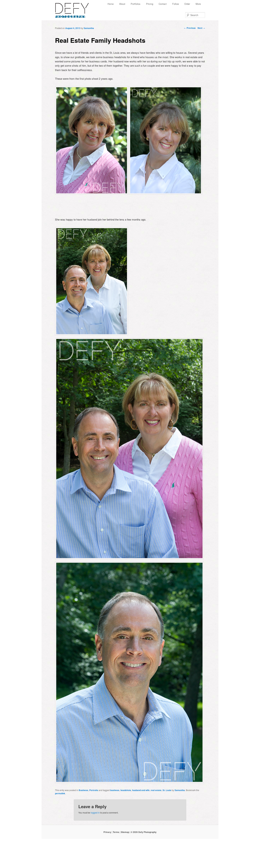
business (114, 790)
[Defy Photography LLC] (74, 8)
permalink (60, 793)
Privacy (107, 832)
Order (187, 3)
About (122, 3)
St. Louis (167, 790)
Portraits (93, 790)
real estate (156, 790)
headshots (125, 790)
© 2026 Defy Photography (144, 832)
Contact (163, 3)
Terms (116, 832)
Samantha (89, 28)
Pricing (149, 3)
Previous (190, 28)
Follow (175, 3)
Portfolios (135, 3)
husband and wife (141, 790)
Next (201, 28)
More (198, 3)
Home (111, 3)
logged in (95, 812)
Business (83, 790)
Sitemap (125, 832)
